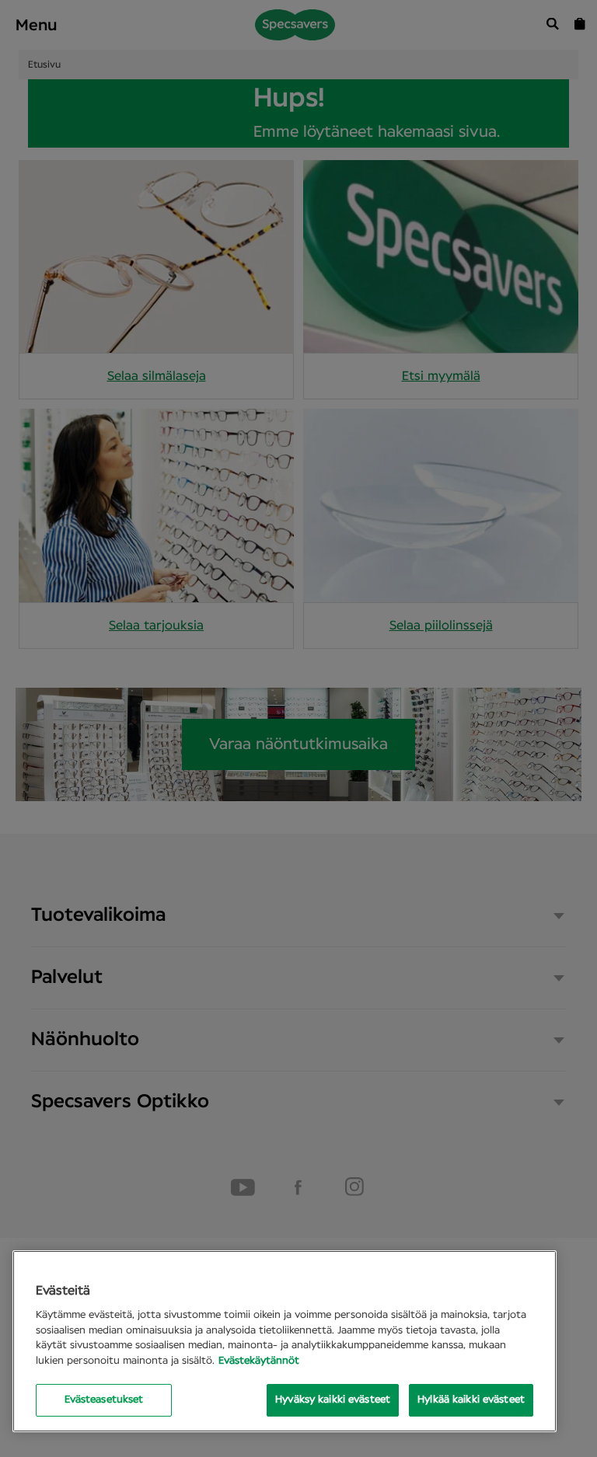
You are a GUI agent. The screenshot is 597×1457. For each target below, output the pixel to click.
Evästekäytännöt (258, 1361)
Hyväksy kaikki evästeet (332, 1400)
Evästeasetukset (104, 1400)
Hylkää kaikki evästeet (471, 1400)
